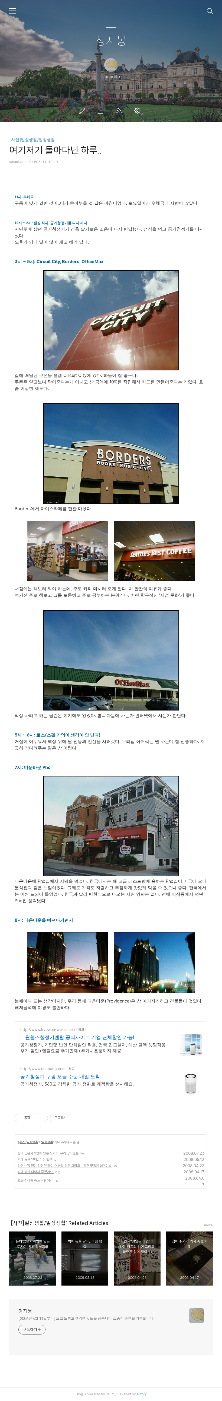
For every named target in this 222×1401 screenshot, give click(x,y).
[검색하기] (210, 11)
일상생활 (47, 1142)
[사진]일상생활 (28, 1142)
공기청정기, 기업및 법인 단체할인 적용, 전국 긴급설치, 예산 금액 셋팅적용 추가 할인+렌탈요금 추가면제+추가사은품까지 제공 (93, 1047)
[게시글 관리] (41, 1118)
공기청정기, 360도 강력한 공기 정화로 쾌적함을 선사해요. (77, 1084)
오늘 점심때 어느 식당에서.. (36, 1180)
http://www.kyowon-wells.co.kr (47, 1029)
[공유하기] (35, 1118)
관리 (138, 110)
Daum (110, 1394)
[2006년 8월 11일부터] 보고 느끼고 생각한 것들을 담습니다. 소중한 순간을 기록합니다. (86, 1318)
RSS (119, 110)
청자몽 (111, 41)
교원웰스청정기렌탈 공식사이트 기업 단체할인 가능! (77, 1037)
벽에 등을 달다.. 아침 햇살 (35, 1159)
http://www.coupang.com (43, 1068)
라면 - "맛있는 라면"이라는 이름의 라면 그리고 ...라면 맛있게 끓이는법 (65, 1166)
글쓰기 (83, 110)
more (208, 1225)
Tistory (141, 1394)
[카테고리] (12, 11)
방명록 (101, 110)
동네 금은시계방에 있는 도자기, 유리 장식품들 (48, 1153)
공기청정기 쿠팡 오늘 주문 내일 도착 (60, 1076)
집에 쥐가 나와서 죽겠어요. (36, 1172)
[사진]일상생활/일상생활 (32, 140)
